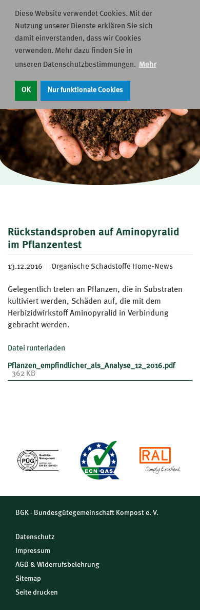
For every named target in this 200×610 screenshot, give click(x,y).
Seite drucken (36, 592)
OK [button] (26, 90)
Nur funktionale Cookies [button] (85, 90)
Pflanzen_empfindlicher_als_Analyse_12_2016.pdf (91, 366)
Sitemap (28, 578)
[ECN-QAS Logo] (98, 460)
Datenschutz (35, 537)
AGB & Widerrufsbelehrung (57, 564)
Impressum (32, 550)
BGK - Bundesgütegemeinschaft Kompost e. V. (86, 512)
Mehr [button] (147, 65)
